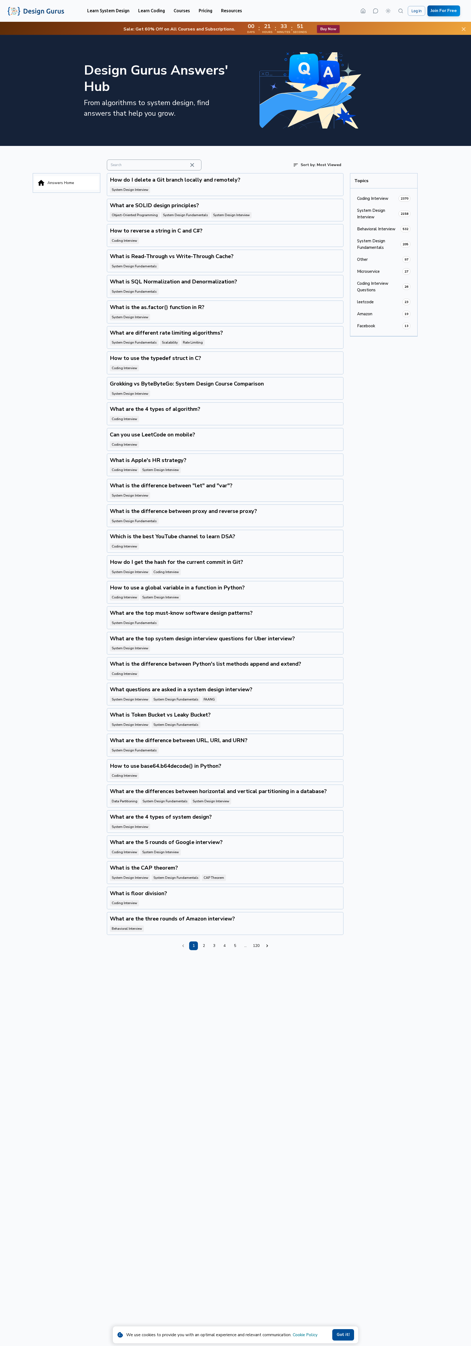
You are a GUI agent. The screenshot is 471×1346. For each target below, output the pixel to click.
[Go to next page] (267, 945)
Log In (417, 11)
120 (256, 945)
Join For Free (444, 11)
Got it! (343, 1334)
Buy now (328, 29)
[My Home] (363, 10)
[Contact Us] (376, 11)
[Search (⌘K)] (401, 11)
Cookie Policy (305, 1335)
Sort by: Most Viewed (321, 164)
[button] (108, 10)
